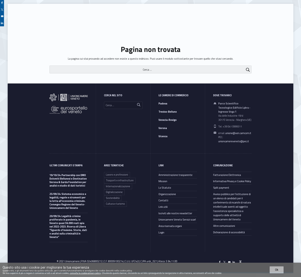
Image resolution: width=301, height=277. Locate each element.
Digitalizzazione (114, 192)
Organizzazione (167, 194)
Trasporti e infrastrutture (120, 180)
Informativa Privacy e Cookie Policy (232, 181)
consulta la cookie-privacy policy (85, 273)
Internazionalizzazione (118, 186)
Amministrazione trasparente (175, 175)
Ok (276, 269)
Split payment (221, 188)
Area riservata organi (170, 226)
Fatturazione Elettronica (227, 175)
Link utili (163, 207)
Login (161, 232)
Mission (163, 181)
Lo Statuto (165, 188)
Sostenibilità (112, 198)
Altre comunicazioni (224, 226)
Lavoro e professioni (117, 175)
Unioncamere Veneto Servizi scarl (177, 220)
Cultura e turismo (115, 204)
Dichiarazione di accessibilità (229, 232)
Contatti (163, 200)
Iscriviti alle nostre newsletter (175, 213)
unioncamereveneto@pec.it (233, 141)
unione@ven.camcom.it (238, 133)
